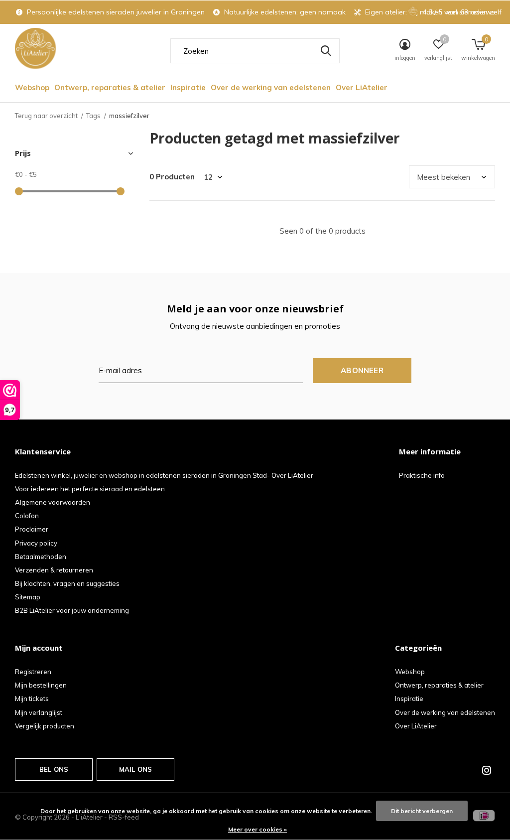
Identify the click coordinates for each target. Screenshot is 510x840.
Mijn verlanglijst (38, 712)
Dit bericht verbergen (422, 811)
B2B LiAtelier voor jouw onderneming (72, 610)
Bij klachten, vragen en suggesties (67, 583)
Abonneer (362, 370)
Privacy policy (36, 543)
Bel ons (53, 769)
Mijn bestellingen (41, 685)
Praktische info (422, 475)
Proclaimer (31, 529)
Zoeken (326, 50)
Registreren (33, 672)
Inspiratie (188, 87)
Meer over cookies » (257, 829)
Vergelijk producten (44, 726)
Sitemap (27, 597)
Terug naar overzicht (46, 116)
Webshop (32, 87)
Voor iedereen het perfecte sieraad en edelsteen (90, 489)
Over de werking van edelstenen (271, 87)
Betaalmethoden (40, 556)
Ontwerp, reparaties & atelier (109, 87)
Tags (93, 116)
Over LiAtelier (361, 87)
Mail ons (135, 769)
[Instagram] (486, 770)
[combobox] (255, 50)
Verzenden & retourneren (54, 570)
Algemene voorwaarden (52, 502)
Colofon (27, 516)
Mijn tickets (32, 698)
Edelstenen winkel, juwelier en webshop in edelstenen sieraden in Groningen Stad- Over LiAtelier (164, 475)
